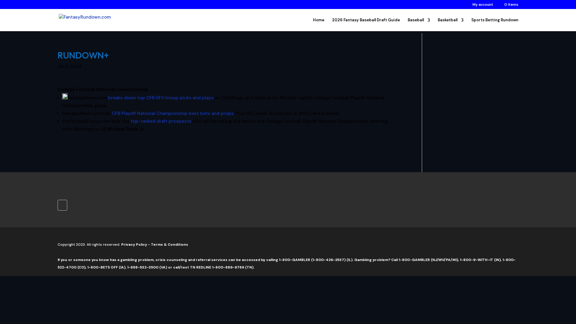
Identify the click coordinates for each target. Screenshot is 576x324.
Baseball (416, 20)
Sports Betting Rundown (494, 20)
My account (482, 5)
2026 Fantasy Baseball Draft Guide (366, 20)
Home (318, 20)
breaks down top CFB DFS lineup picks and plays (161, 98)
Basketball (448, 20)
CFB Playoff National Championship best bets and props (173, 113)
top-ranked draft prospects (160, 121)
